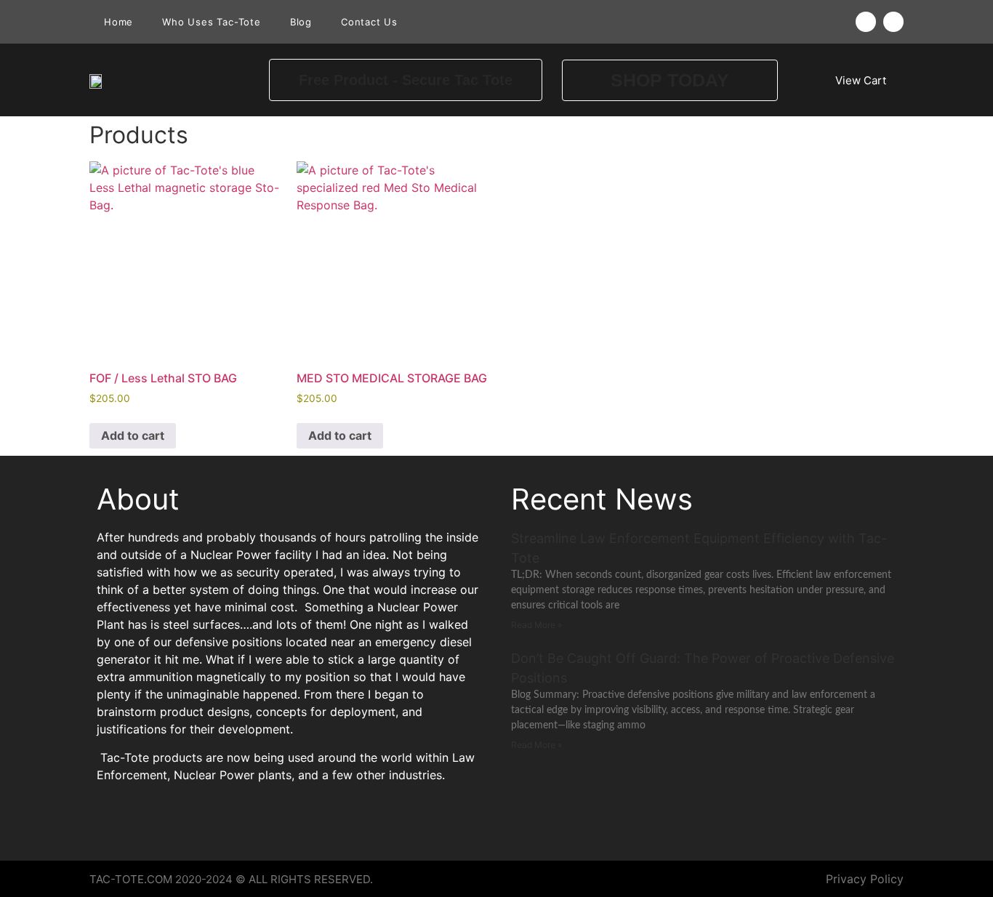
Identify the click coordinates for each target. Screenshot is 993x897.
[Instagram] (893, 22)
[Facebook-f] (866, 22)
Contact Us (369, 22)
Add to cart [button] (132, 435)
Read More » (536, 624)
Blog (301, 22)
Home (118, 22)
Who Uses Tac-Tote (211, 22)
